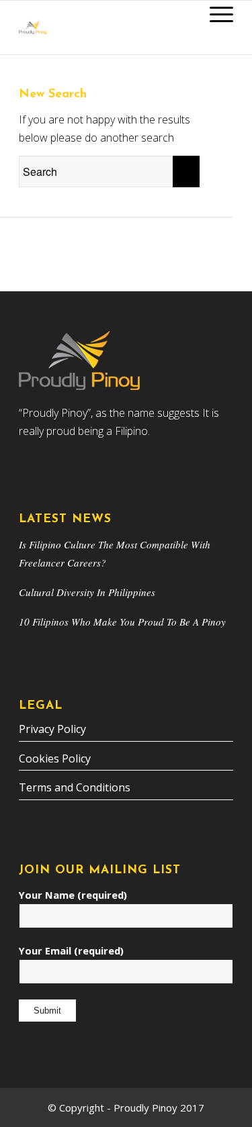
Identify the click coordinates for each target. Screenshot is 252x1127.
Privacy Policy (52, 729)
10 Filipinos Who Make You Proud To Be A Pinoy (122, 621)
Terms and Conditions (74, 787)
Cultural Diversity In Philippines (87, 592)
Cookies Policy (55, 758)
